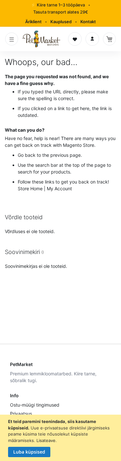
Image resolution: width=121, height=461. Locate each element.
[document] (61, 438)
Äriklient (33, 21)
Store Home (30, 188)
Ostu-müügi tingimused (34, 405)
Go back (26, 155)
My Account (59, 188)
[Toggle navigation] (11, 39)
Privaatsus (21, 413)
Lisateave (45, 440)
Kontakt (88, 21)
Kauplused (61, 21)
